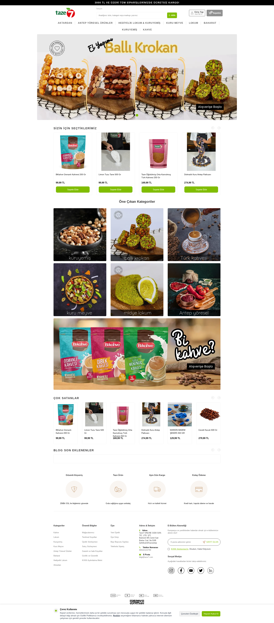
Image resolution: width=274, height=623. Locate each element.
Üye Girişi (115, 537)
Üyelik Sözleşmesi (89, 542)
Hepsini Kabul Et (211, 614)
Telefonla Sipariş (117, 546)
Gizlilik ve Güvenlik (90, 556)
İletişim (99, 9)
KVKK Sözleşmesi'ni (179, 549)
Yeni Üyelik (115, 532)
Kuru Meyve (59, 546)
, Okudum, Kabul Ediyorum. (191, 549)
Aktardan (57, 565)
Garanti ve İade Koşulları (92, 551)
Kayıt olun (212, 542)
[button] (137, 115)
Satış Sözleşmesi (89, 546)
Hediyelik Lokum (60, 560)
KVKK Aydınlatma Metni (92, 560)
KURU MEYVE (174, 23)
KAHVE (147, 29)
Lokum (56, 537)
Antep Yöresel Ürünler (63, 551)
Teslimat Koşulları (89, 537)
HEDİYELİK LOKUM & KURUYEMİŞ (139, 23)
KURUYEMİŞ (129, 29)
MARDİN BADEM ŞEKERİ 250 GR (177, 431)
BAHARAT (210, 23)
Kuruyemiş (58, 542)
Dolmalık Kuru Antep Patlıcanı (197, 174)
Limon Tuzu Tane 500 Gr (110, 174)
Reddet (116, 615)
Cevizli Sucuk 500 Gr (208, 430)
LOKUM (193, 23)
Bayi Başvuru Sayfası (120, 542)
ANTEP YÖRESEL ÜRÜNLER (95, 23)
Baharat (57, 556)
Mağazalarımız (88, 532)
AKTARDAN (65, 23)
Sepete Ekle (72, 189)
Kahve (56, 532)
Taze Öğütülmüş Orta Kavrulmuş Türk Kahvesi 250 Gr (156, 176)
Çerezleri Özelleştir (189, 614)
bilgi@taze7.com (146, 557)
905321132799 (145, 550)
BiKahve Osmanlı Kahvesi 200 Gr (71, 174)
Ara (173, 15)
